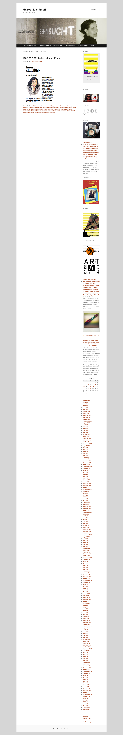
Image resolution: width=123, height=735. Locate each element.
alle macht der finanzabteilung (63, 106)
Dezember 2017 (87, 597)
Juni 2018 (85, 586)
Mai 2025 (85, 428)
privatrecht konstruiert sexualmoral (57, 111)
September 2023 (87, 466)
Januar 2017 (86, 618)
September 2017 (87, 603)
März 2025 (85, 432)
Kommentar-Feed (87, 720)
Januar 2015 (86, 664)
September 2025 (87, 421)
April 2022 (85, 499)
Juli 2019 (85, 561)
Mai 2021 (85, 520)
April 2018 (85, 590)
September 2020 (87, 535)
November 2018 (87, 576)
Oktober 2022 (86, 487)
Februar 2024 (86, 457)
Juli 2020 (85, 539)
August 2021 (86, 514)
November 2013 (87, 690)
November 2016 (87, 622)
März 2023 (85, 478)
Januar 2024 (86, 459)
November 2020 (87, 531)
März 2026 (85, 409)
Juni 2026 (85, 404)
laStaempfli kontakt (83, 45)
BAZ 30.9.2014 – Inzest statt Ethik (41, 58)
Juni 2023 (85, 472)
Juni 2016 (85, 632)
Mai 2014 (85, 679)
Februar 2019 (86, 571)
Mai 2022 (85, 497)
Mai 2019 (85, 565)
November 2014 (87, 668)
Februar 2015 (86, 662)
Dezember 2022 (87, 483)
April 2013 (85, 704)
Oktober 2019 (86, 556)
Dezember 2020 (87, 529)
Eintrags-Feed (86, 718)
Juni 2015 (85, 654)
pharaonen (69, 109)
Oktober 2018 (86, 578)
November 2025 (87, 417)
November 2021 (87, 508)
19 (88, 388)
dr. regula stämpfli (34, 9)
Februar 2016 (86, 639)
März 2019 (85, 569)
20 (90, 388)
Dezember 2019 (87, 552)
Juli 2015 (85, 652)
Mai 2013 (85, 702)
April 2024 (85, 453)
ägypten (53, 106)
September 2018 (87, 580)
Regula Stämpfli (71, 111)
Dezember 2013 (87, 689)
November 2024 (87, 440)
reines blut (26, 112)
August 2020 (86, 537)
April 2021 (85, 521)
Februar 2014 (86, 685)
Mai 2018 (85, 588)
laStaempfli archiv (58, 45)
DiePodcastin (88, 142)
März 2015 (85, 660)
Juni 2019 (85, 563)
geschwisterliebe (64, 107)
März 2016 (85, 637)
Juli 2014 (85, 675)
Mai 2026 (85, 406)
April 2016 (85, 635)
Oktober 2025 (86, 419)
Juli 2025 (85, 425)
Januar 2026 (86, 413)
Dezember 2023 (87, 461)
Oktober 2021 (86, 510)
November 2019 (87, 554)
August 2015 (86, 651)
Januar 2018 (86, 595)
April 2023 (85, 476)
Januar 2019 (86, 573)
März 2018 (85, 592)
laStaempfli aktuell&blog (30, 45)
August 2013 (86, 696)
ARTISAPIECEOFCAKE (90, 279)
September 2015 (87, 649)
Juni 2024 (85, 449)
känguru (41, 109)
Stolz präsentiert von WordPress (61, 729)
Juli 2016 (85, 630)
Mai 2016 (85, 633)
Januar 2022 (86, 504)
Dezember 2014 (87, 666)
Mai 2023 (85, 474)
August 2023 (86, 468)
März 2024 (85, 455)
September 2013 (87, 694)
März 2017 (85, 614)
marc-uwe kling (62, 109)
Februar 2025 (86, 434)
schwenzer (43, 112)
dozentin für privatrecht (49, 107)
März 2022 (85, 501)
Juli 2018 (85, 584)
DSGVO (93, 45)
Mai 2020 (85, 542)
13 (90, 386)
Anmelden (85, 716)
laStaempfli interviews (45, 45)
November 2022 (87, 485)
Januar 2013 (86, 709)
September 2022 (87, 489)
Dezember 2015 (87, 643)
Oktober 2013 (86, 692)
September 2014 (87, 671)
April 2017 (85, 613)
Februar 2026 (86, 411)
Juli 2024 (85, 447)
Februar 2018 (86, 594)
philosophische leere (28, 111)
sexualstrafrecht (50, 112)
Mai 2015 (85, 656)
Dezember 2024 (87, 438)
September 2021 (87, 512)
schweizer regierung (34, 112)
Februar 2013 (86, 707)
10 (84, 386)
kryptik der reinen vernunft (50, 109)
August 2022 (86, 491)
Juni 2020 (85, 540)
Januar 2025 (86, 436)
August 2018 (86, 582)
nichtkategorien (37, 106)
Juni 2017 (85, 609)
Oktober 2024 (86, 442)
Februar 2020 (86, 548)
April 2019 (85, 567)
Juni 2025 (85, 427)
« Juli (86, 393)
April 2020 (85, 544)
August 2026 (86, 400)
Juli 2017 (85, 607)
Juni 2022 (85, 495)
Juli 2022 (85, 493)
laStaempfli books (70, 45)
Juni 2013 (85, 700)
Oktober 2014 (86, 669)
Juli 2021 (85, 516)
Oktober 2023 (86, 465)
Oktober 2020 (86, 533)
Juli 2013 (85, 698)
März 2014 (85, 683)
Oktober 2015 (86, 647)
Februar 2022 (86, 502)
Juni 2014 (85, 677)
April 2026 (85, 408)
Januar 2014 (86, 687)
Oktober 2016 (86, 624)
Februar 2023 (86, 480)
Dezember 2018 (87, 575)
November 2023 (87, 463)
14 (93, 386)
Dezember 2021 (87, 506)
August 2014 (86, 673)
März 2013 (85, 706)
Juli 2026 (85, 402)
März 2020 (85, 546)
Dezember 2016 (87, 620)
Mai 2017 (85, 611)
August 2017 (86, 605)
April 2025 (85, 430)
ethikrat (57, 107)
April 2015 (85, 658)
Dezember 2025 (87, 415)
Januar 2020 (86, 550)
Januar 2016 (86, 641)
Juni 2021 (85, 518)
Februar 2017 (86, 616)
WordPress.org (87, 722)
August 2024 (86, 446)
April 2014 (85, 681)
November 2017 (87, 599)
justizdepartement (33, 109)
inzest (70, 107)
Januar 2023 (86, 482)
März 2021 (85, 523)
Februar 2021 (86, 525)
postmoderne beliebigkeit (40, 111)
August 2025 (86, 423)
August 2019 (86, 559)
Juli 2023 (85, 470)
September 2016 (87, 626)
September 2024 (87, 444)
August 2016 (86, 628)
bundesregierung (37, 107)
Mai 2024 (85, 451)
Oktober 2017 (86, 601)
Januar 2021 (86, 527)
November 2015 (87, 645)
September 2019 (87, 558)
